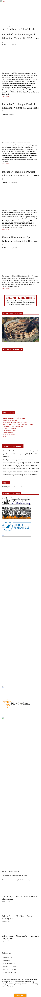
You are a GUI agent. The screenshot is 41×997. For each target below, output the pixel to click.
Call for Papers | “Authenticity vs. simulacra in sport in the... (20, 937)
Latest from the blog (12, 446)
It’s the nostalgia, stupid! (10, 466)
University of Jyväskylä (10, 420)
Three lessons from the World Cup (13, 469)
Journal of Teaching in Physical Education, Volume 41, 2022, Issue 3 (20, 107)
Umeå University (8, 433)
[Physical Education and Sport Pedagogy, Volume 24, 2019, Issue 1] (20, 262)
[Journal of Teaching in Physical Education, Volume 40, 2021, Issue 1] (20, 196)
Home (3, 26)
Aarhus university (9, 435)
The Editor (5, 45)
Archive (4, 487)
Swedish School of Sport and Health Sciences (18, 424)
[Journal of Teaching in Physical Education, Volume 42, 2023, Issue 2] (20, 59)
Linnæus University (9, 428)
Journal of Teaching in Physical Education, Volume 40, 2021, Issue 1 (20, 175)
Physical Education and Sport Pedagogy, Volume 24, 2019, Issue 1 (20, 241)
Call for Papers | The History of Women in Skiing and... (19, 897)
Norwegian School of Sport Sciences (15, 422)
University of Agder (9, 431)
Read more (5, 96)
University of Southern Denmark (13, 426)
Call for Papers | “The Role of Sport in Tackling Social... (18, 917)
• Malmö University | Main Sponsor (13, 418)
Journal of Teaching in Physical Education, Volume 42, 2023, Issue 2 (20, 38)
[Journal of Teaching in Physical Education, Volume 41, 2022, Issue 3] (20, 128)
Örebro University (9, 437)
